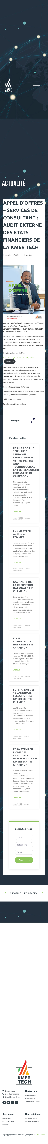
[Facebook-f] (4, 1102)
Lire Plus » (17, 511)
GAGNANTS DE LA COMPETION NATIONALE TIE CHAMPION (23, 586)
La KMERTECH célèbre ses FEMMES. (22, 534)
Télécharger (10, 361)
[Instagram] (16, 1102)
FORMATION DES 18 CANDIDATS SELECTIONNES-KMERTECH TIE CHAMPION (23, 696)
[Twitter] (8, 1102)
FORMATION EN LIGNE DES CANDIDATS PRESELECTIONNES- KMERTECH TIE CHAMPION (26, 757)
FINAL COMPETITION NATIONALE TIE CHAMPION (23, 643)
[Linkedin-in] (12, 1102)
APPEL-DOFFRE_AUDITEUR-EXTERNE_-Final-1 (18, 358)
